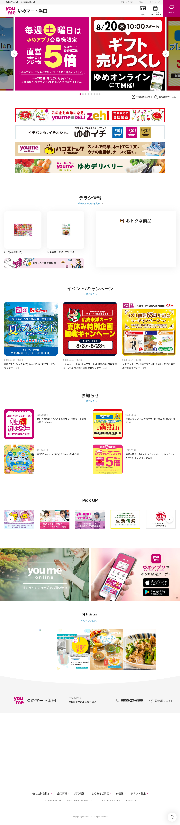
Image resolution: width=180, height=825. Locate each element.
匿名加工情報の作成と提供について (80, 801)
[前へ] (10, 519)
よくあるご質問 (100, 793)
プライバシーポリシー (52, 801)
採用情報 (79, 793)
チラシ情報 (142, 10)
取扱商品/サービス (167, 97)
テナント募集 (138, 793)
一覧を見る (89, 294)
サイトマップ (154, 2)
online (171, 8)
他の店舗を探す (27, 2)
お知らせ (141, 2)
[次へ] (169, 519)
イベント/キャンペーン (155, 10)
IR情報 (119, 793)
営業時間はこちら (144, 97)
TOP (172, 817)
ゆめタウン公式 (89, 620)
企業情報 (62, 793)
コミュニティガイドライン (110, 801)
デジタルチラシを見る (88, 203)
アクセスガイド (127, 2)
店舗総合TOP (11, 2)
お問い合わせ (131, 801)
